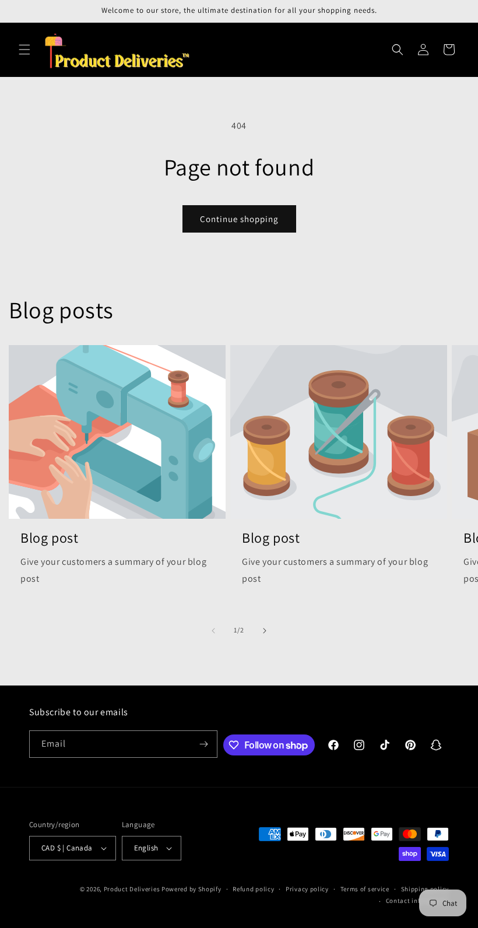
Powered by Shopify (191, 889)
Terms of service (364, 889)
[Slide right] (264, 631)
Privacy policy (307, 889)
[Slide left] (213, 631)
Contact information (417, 901)
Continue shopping (239, 218)
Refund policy (253, 889)
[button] (24, 49)
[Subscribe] (204, 744)
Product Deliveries (132, 889)
